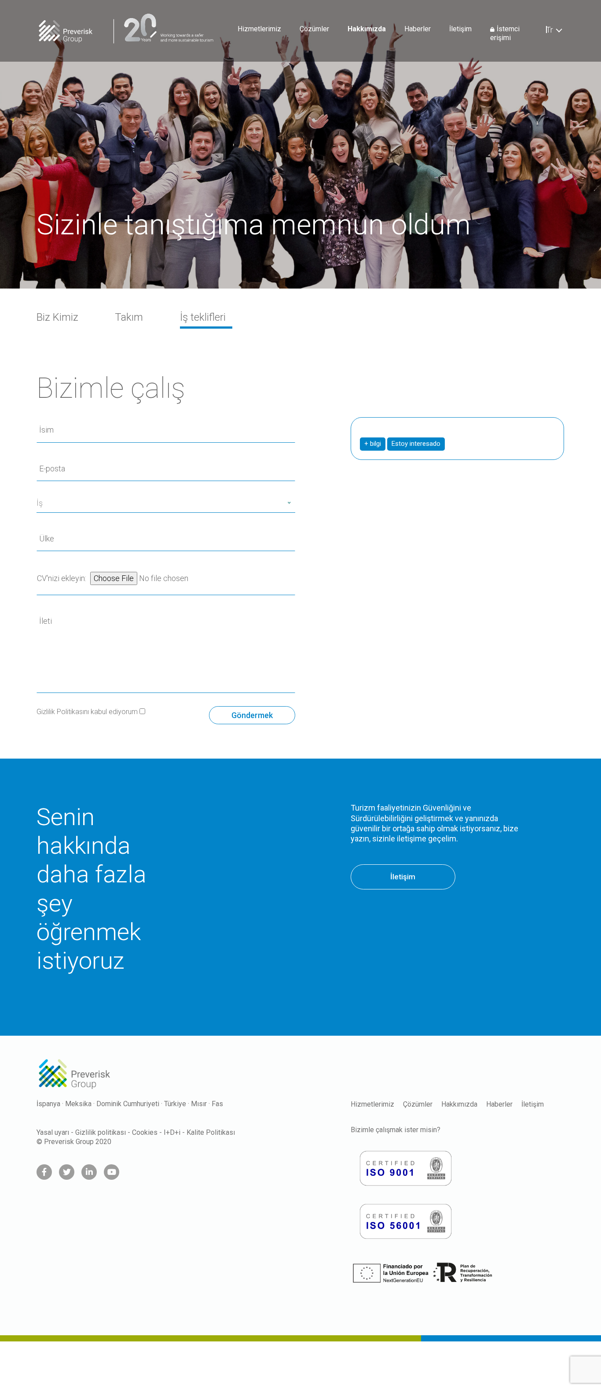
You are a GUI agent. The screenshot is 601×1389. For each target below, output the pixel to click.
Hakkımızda (367, 29)
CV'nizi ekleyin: (62, 578)
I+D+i (172, 1132)
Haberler (417, 29)
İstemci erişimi (505, 33)
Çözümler (314, 29)
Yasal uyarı (53, 1132)
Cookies (145, 1132)
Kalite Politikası (211, 1132)
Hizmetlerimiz (259, 29)
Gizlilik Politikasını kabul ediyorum (88, 711)
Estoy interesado (416, 444)
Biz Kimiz (57, 317)
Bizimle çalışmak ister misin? (395, 1130)
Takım (129, 317)
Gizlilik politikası (100, 1132)
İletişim (460, 29)
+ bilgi (372, 444)
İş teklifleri (203, 317)
